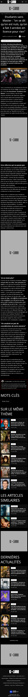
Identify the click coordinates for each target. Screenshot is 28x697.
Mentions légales (5, 678)
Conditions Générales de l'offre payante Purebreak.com (13, 683)
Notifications (7, 685)
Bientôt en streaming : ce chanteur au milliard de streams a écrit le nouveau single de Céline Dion (18, 633)
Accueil (2, 13)
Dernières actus (7, 13)
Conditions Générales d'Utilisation (9, 676)
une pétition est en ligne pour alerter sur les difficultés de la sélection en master (12, 338)
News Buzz (5, 401)
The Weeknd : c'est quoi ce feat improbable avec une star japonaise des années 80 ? (19, 585)
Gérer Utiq (13, 685)
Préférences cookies (19, 685)
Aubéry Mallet (9, 381)
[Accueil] (11, 1)
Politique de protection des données (13, 680)
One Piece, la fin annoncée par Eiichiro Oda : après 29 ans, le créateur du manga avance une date (18, 621)
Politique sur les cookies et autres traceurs (17, 678)
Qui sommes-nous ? (20, 676)
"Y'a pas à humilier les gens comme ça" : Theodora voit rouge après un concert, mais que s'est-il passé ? (18, 523)
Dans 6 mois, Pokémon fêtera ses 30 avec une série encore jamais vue (18, 596)
